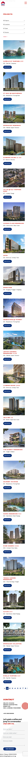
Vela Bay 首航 (8, 417)
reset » (5, 36)
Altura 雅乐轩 (8, 611)
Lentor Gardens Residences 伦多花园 (10, 352)
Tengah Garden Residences (9, 578)
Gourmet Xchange (10, 481)
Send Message (10, 749)
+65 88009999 (8, 713)
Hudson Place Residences (13, 223)
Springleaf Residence (12, 125)
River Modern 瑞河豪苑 (11, 546)
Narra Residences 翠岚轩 (12, 514)
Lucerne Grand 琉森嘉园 (11, 385)
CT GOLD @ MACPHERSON (12, 93)
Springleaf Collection (12, 644)
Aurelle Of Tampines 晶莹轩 (13, 61)
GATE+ (5, 255)
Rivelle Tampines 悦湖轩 (11, 676)
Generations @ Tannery (12, 319)
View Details (7, 67)
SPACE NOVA (7, 287)
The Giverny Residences (12, 449)
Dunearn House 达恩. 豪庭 (12, 157)
